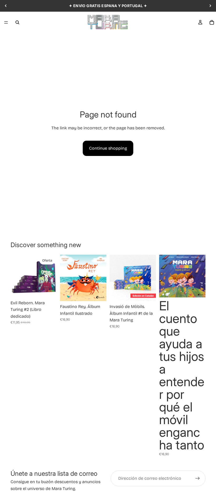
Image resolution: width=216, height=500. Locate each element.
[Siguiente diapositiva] (210, 6)
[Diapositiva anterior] (6, 6)
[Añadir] (48, 289)
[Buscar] (17, 22)
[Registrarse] (197, 478)
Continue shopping (108, 148)
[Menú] (6, 22)
